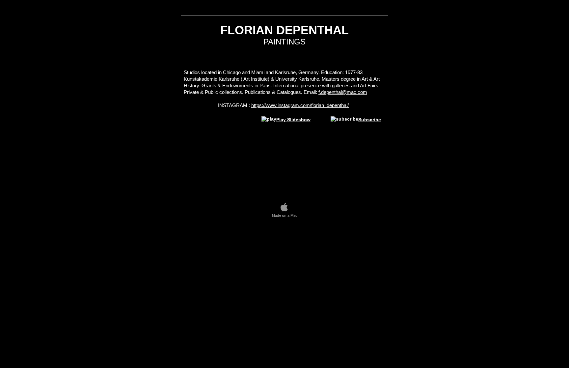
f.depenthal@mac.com (342, 92)
